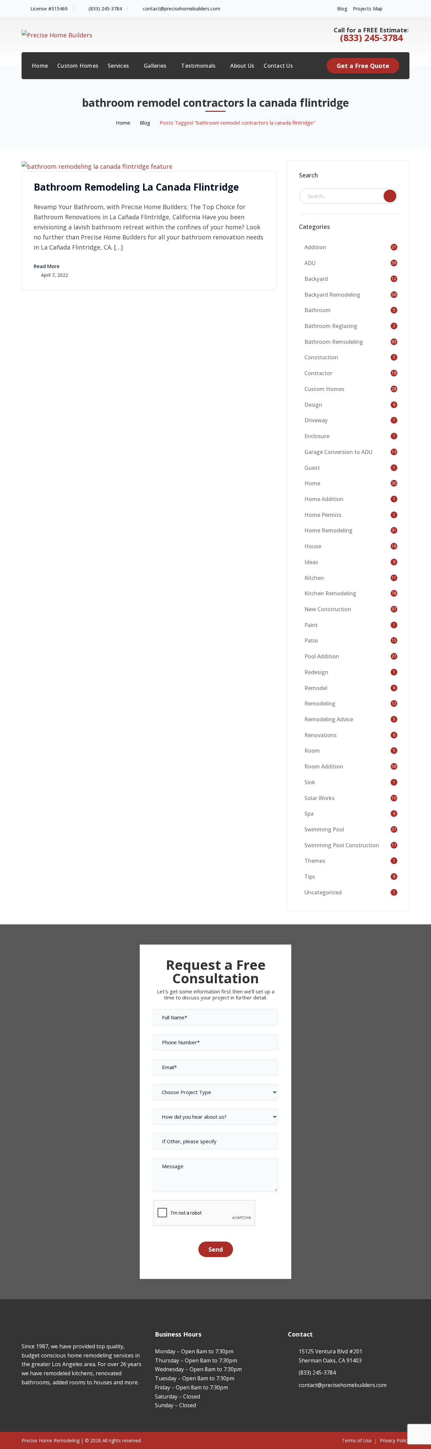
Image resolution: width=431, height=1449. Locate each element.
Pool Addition (321, 656)
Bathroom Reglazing (330, 326)
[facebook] (23, 1402)
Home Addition (323, 499)
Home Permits (322, 515)
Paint (311, 625)
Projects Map (368, 8)
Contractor (318, 373)
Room (312, 750)
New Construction (327, 609)
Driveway (316, 420)
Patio (311, 640)
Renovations (320, 735)
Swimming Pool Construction (341, 845)
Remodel (315, 688)
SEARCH (390, 196)
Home (123, 122)
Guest (312, 467)
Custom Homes (324, 389)
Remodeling (319, 703)
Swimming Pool (324, 829)
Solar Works (319, 798)
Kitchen (314, 578)
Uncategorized (323, 892)
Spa (308, 813)
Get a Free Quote (363, 66)
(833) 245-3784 (105, 8)
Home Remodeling (328, 530)
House (312, 546)
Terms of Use (357, 1440)
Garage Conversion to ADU (338, 452)
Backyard (316, 279)
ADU (310, 263)
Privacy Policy (394, 1440)
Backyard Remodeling (332, 294)
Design (313, 404)
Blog (342, 8)
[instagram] (33, 1402)
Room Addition (323, 766)
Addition (315, 247)
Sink (309, 782)
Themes (314, 860)
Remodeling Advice (328, 719)
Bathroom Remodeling (333, 341)
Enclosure (316, 436)
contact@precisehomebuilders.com (181, 8)
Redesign (316, 672)
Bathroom (317, 310)
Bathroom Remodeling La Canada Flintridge (136, 186)
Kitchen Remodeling (330, 593)
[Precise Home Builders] (57, 34)
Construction (321, 357)
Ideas (311, 562)
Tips (309, 876)
